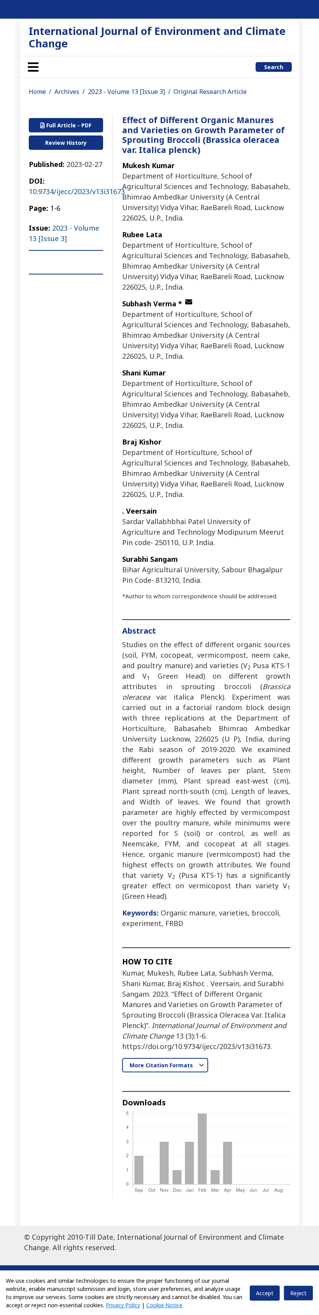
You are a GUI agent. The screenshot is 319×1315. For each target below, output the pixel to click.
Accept (264, 1293)
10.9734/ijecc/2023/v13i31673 (77, 191)
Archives (66, 91)
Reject (298, 1293)
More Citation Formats (162, 1065)
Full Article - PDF (68, 125)
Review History (66, 142)
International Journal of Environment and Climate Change (157, 37)
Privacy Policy (123, 1305)
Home (37, 91)
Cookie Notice (164, 1305)
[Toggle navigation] (33, 66)
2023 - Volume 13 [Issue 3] (126, 91)
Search (273, 67)
